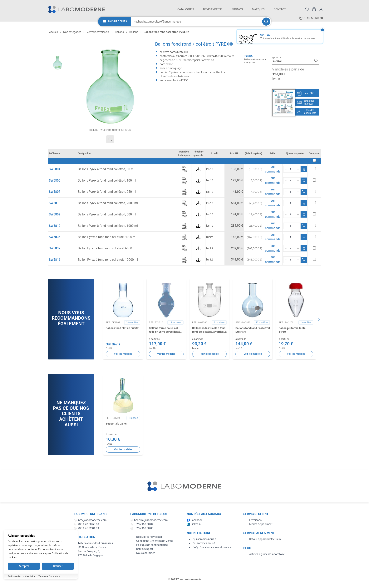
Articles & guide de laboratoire (267, 554)
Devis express (212, 9)
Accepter (23, 566)
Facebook (196, 520)
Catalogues (185, 9)
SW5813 (54, 203)
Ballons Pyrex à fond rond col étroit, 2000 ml (108, 203)
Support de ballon (116, 423)
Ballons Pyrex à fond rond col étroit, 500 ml (107, 214)
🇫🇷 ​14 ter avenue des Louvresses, (94, 543)
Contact (280, 9)
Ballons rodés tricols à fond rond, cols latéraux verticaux (209, 330)
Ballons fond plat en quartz (122, 328)
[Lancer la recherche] (266, 21)
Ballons (119, 32)
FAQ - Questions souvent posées (212, 547)
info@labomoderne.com (92, 520)
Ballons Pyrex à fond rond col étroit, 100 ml (107, 180)
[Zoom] (110, 139)
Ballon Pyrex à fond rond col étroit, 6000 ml (107, 248)
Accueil (53, 32)
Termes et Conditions (49, 576)
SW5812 (54, 226)
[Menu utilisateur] (321, 9)
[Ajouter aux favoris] (316, 60)
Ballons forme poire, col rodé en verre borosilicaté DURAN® (164, 330)
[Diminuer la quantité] (285, 169)
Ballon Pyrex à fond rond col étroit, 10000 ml (108, 259)
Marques (258, 9)
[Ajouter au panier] (304, 169)
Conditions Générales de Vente (154, 540)
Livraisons (255, 520)
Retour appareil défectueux (265, 539)
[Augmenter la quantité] (298, 169)
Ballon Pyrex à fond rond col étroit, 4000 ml (107, 237)
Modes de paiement (261, 524)
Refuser (57, 566)
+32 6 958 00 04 (143, 524)
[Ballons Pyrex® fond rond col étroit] (57, 62)
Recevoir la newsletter (149, 536)
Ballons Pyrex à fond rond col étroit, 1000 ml (108, 226)
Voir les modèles (123, 353)
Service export (144, 548)
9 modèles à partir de (288, 69)
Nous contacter (145, 553)
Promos (237, 9)
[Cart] (314, 9)
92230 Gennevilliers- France (90, 547)
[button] (110, 86)
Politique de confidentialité (152, 544)
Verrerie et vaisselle (98, 32)
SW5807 (54, 191)
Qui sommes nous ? (204, 539)
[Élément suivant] (319, 319)
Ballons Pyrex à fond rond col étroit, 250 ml (107, 191)
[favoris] (307, 9)
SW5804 (54, 169)
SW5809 (54, 214)
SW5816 (54, 259)
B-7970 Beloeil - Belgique (88, 555)
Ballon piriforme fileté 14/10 (292, 330)
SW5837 (54, 248)
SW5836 (54, 237)
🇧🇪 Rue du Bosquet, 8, (87, 551)
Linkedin (196, 524)
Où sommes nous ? (204, 543)
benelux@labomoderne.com (151, 520)
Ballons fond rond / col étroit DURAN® (252, 330)
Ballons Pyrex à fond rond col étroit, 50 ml (106, 169)
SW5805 (54, 180)
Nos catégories (72, 32)
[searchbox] (196, 21)
